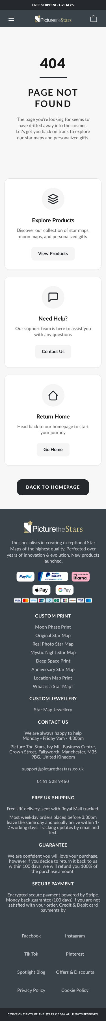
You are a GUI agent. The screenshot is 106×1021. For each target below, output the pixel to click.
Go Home (53, 449)
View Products (53, 253)
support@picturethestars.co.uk (53, 769)
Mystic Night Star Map (53, 652)
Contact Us (53, 351)
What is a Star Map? (53, 686)
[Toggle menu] (11, 18)
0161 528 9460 (53, 781)
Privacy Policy (31, 990)
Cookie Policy (74, 990)
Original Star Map (53, 635)
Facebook (31, 936)
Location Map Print (53, 678)
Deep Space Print (53, 661)
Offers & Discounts (75, 972)
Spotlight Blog (31, 972)
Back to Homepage (53, 487)
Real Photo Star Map (53, 644)
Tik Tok (31, 954)
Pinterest (75, 954)
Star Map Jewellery (53, 710)
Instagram (75, 936)
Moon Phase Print (53, 627)
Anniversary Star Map (53, 669)
